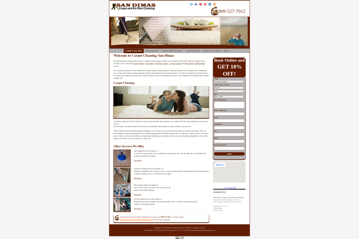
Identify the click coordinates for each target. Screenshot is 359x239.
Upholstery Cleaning (172, 51)
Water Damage (192, 51)
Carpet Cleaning (133, 51)
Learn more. (138, 160)
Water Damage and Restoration (195, 63)
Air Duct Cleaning (211, 51)
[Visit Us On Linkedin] (209, 3)
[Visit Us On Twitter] (191, 3)
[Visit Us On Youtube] (205, 3)
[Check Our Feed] (214, 3)
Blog (226, 51)
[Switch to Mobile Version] (179, 237)
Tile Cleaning (152, 51)
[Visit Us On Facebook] (196, 3)
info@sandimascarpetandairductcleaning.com (200, 230)
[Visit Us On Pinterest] (200, 3)
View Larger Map (230, 188)
